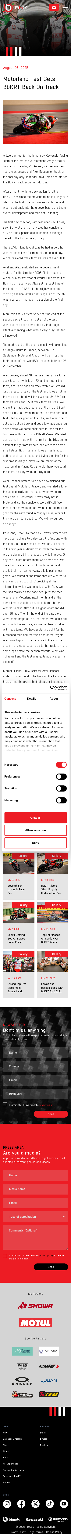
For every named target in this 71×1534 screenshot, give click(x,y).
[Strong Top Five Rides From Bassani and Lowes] (18, 961)
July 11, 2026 (14, 880)
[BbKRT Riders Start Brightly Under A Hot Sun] (52, 863)
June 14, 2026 (48, 929)
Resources (45, 1426)
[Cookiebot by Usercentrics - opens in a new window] (50, 687)
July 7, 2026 (14, 929)
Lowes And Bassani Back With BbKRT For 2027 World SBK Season (52, 987)
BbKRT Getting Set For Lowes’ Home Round (17, 938)
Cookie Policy (54, 1532)
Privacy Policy (17, 1532)
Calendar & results (12, 1439)
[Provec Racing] (58, 1519)
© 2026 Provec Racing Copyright (35, 1526)
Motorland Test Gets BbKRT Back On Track (31, 83)
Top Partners (35, 1293)
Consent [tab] (10, 698)
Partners (7, 1482)
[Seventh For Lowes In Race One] (18, 863)
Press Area (13, 1147)
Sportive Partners (35, 1338)
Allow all (35, 817)
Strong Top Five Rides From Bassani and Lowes (17, 987)
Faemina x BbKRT (11, 1476)
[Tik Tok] (50, 1504)
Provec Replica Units (13, 1470)
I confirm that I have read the (31, 1105)
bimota (43, 1439)
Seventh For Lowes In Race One (16, 889)
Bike (5, 1445)
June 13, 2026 (14, 978)
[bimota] (13, 1519)
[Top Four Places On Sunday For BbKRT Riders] (52, 912)
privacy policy (46, 1105)
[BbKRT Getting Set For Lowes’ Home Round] (18, 912)
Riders (6, 1451)
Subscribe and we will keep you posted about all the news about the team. (35, 1037)
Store (43, 1433)
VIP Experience (10, 1464)
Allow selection (35, 830)
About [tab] (54, 698)
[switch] (61, 777)
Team (5, 1457)
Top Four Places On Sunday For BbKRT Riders (50, 938)
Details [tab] (31, 698)
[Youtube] (35, 1504)
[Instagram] (7, 1504)
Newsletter (14, 1025)
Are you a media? (22, 1153)
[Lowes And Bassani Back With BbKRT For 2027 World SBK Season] (52, 961)
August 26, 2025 (15, 68)
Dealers (44, 1445)
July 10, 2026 (47, 880)
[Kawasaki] (35, 1519)
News (6, 1433)
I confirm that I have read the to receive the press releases (36, 1257)
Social (6, 1495)
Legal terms (36, 1532)
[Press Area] (54, 7)
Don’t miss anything (24, 1030)
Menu (5, 1426)
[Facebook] (21, 1504)
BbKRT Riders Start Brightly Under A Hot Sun (51, 889)
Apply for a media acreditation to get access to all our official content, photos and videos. (34, 1160)
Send (51, 1114)
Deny (35, 842)
